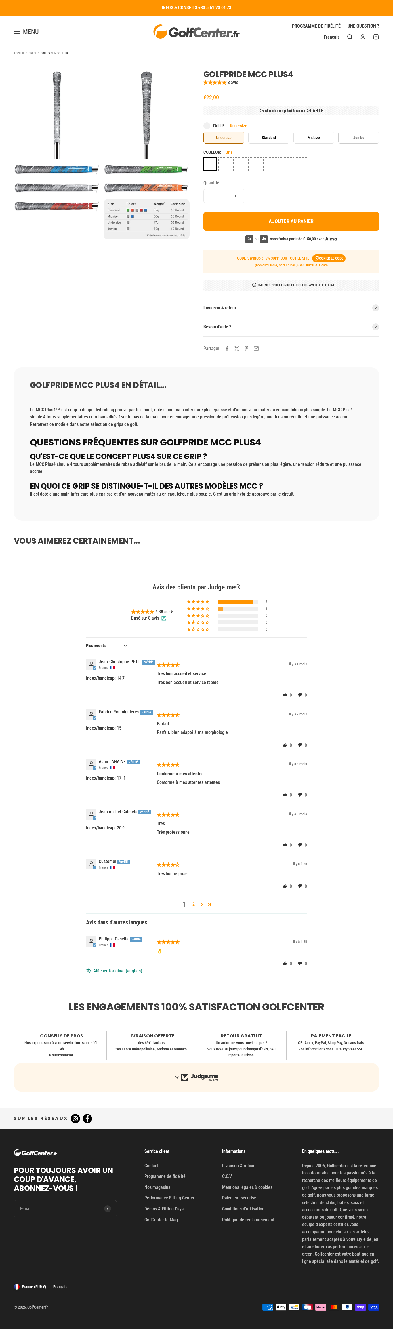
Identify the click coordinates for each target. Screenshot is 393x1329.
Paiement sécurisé (239, 1198)
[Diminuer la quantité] (212, 196)
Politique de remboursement (248, 1220)
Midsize (314, 137)
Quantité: (211, 183)
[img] (168, 665)
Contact (151, 1165)
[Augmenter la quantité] (235, 196)
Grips (32, 53)
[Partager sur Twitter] (237, 348)
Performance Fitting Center (169, 1198)
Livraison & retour (238, 1165)
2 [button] (193, 904)
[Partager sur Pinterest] (246, 348)
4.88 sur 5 (164, 611)
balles (343, 1202)
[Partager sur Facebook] (227, 348)
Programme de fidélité (316, 26)
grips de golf (125, 424)
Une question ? (363, 26)
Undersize (224, 137)
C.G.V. (227, 1176)
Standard (269, 137)
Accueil (19, 53)
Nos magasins (157, 1187)
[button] (215, 82)
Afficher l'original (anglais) (117, 971)
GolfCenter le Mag (161, 1220)
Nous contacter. (61, 1055)
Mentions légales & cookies (247, 1187)
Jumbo (358, 137)
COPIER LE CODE (331, 258)
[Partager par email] (256, 348)
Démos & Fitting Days (164, 1209)
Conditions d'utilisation (243, 1209)
